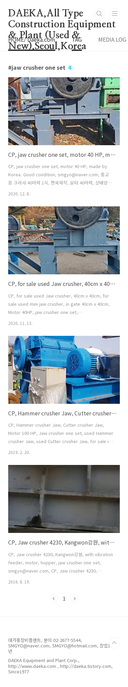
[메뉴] (115, 13)
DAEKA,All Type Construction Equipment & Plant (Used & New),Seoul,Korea (62, 14)
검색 (99, 14)
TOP (114, 642)
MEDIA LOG (112, 39)
